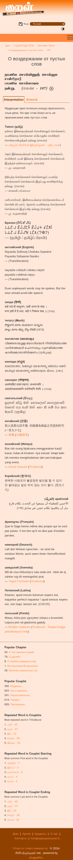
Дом (15, 833)
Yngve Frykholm (18, 581)
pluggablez (36, 857)
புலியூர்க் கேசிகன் (19, 145)
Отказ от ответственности (30, 848)
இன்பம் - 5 (13, 767)
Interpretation (14, 99)
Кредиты (40, 833)
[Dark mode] (63, 28)
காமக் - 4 (12, 781)
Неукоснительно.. (20, 695)
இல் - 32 (11, 733)
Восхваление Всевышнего (22, 665)
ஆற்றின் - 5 (13, 763)
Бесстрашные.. (19, 690)
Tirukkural (35, 466)
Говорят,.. (16, 699)
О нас (54, 833)
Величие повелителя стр (23, 670)
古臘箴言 (22, 434)
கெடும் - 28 (13, 738)
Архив (26, 833)
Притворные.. (18, 704)
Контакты (21, 838)
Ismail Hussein (17, 466)
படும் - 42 (12, 724)
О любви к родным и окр (21, 661)
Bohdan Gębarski (19, 627)
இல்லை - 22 (13, 742)
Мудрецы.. (16, 686)
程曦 (11, 434)
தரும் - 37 (12, 729)
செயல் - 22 (13, 819)
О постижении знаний (21, 652)
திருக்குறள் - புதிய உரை (45, 145)
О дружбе (14, 656)
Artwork (32, 99)
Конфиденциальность (45, 838)
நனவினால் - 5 (15, 772)
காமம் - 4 (12, 776)
